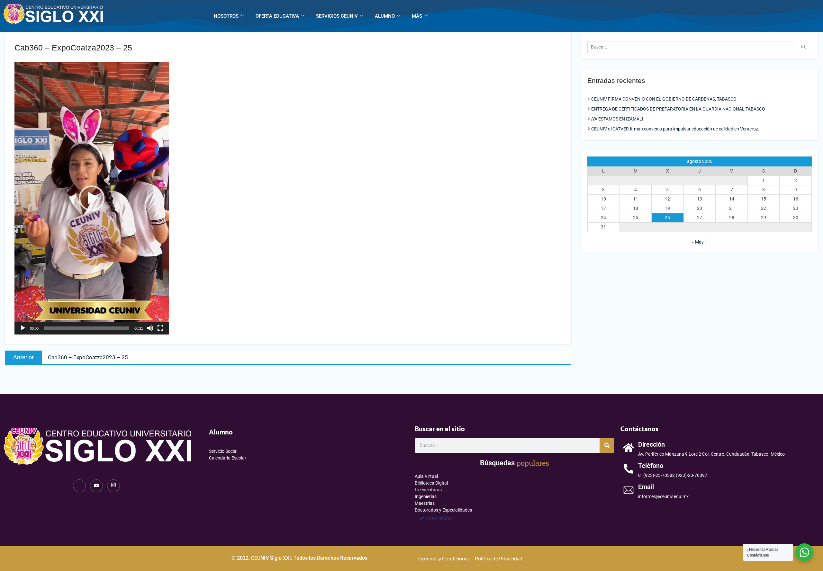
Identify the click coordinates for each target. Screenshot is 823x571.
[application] (91, 198)
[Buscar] (607, 445)
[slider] (86, 328)
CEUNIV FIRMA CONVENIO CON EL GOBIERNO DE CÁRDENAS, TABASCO (664, 99)
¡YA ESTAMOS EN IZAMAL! (617, 118)
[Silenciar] (150, 328)
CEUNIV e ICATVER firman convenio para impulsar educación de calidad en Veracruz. (675, 128)
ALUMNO (385, 16)
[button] (91, 198)
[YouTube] (96, 485)
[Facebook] (79, 485)
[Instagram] (113, 485)
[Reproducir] (23, 328)
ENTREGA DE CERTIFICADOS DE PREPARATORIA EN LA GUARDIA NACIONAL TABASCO (678, 109)
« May (698, 242)
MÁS (417, 16)
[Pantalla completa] (160, 328)
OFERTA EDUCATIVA (277, 16)
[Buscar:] (692, 46)
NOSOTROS (226, 16)
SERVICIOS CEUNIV (337, 16)
